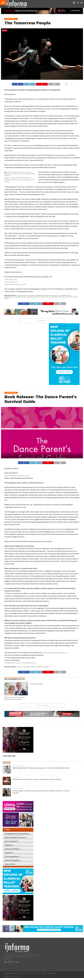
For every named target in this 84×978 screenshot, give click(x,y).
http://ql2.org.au (10, 279)
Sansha (19, 667)
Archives (44, 973)
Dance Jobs (9, 864)
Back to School (11, 841)
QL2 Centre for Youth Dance (35, 297)
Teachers (8, 852)
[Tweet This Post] (30, 84)
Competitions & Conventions (17, 833)
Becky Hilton (55, 295)
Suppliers (8, 845)
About (27, 973)
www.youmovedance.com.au (15, 284)
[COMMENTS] (66, 84)
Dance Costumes (12, 849)
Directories (52, 973)
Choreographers (12, 856)
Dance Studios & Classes (15, 837)
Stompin (61, 297)
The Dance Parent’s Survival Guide (36, 667)
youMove (68, 297)
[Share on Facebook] (18, 84)
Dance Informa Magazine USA (13, 973)
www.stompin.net (11, 282)
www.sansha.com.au (28, 663)
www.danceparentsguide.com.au (17, 475)
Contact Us (35, 973)
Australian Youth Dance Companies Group (32, 295)
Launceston (18, 297)
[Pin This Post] (42, 84)
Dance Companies (12, 860)
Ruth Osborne (52, 297)
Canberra (64, 295)
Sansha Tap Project (36, 684)
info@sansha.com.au (12, 663)
